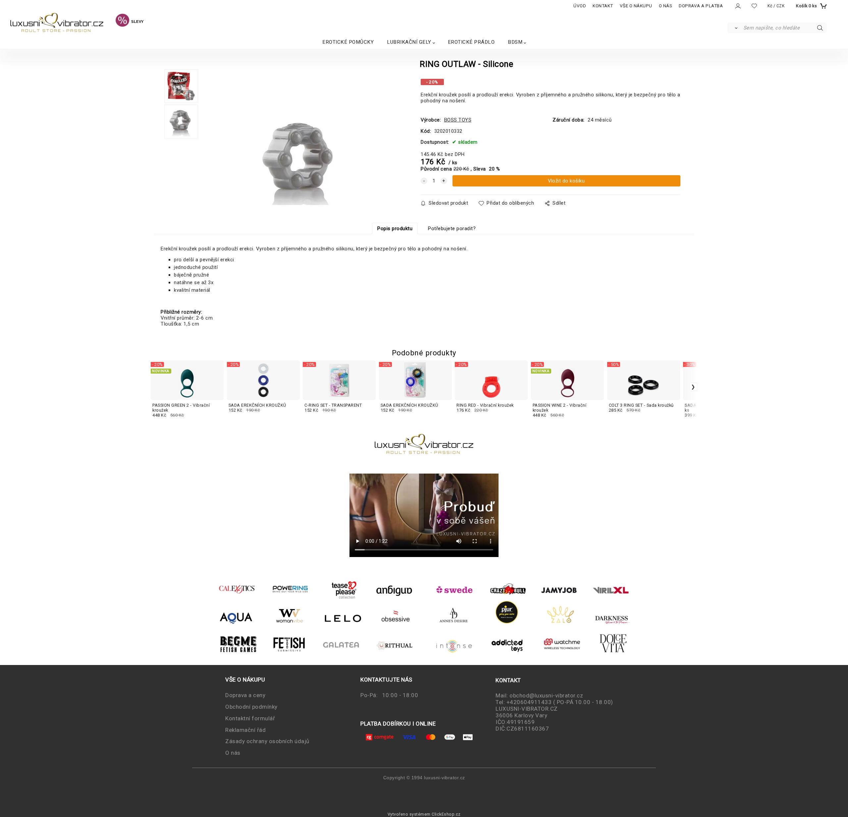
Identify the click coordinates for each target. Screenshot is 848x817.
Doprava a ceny (245, 695)
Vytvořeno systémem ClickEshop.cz (424, 814)
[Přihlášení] (737, 6)
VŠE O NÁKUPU (636, 5)
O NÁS (665, 5)
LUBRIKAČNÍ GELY (409, 42)
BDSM (515, 42)
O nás (232, 752)
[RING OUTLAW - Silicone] (298, 138)
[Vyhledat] (734, 28)
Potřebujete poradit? (452, 228)
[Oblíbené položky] (754, 6)
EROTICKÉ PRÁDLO (471, 42)
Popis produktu (394, 228)
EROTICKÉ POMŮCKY (348, 42)
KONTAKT (603, 5)
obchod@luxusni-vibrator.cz (546, 695)
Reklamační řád (245, 730)
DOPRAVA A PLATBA (701, 5)
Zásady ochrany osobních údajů (267, 741)
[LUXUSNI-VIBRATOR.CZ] (122, 21)
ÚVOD (579, 5)
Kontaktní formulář (250, 718)
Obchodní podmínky (251, 706)
